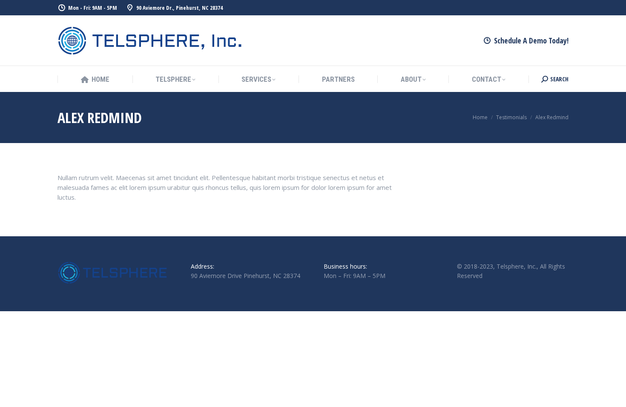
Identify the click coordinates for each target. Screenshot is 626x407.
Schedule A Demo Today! (531, 40)
